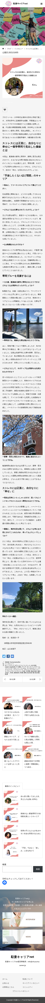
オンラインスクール (33, 667)
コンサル (23, 668)
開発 (25, 673)
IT (16, 667)
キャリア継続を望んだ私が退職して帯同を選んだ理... (31, 740)
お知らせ (5, 983)
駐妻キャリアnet (22, 956)
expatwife (12, 667)
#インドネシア (10, 665)
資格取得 (16, 673)
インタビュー (9, 102)
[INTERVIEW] (22, 913)
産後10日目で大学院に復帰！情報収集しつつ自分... (32, 764)
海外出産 (34, 671)
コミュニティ (28, 987)
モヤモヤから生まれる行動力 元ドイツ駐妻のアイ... (11, 715)
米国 (11, 673)
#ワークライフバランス (22, 665)
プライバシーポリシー (20, 991)
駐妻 (6, 674)
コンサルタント (32, 668)
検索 (4, 864)
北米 (23, 671)
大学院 (28, 671)
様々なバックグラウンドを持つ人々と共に (11, 764)
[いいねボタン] (5, 109)
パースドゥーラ (18, 670)
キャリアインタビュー (31, 983)
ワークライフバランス (14, 671)
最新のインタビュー (12, 786)
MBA (19, 667)
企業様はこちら (8, 987)
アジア (24, 667)
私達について (28, 979)
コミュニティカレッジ (12, 668)
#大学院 (33, 665)
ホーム (4, 979)
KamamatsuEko (15, 662)
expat (7, 667)
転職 (21, 673)
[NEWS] (22, 931)
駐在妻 (37, 673)
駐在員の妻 (31, 673)
